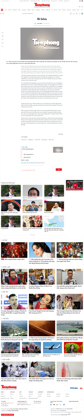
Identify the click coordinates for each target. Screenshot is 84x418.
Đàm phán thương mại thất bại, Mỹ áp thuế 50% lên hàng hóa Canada (70, 339)
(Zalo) (26, 403)
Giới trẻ (33, 9)
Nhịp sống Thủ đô (22, 398)
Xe (51, 9)
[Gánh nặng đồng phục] (58, 150)
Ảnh (20, 392)
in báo (76, 13)
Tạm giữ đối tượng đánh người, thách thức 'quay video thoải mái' (69, 287)
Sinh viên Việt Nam (46, 0)
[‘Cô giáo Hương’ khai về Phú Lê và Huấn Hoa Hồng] (42, 277)
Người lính (48, 9)
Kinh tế (9, 9)
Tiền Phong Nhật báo (35, 0)
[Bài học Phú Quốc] (54, 205)
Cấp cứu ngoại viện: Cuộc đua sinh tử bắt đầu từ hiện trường (13, 379)
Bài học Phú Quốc (48, 212)
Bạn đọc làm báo (8, 414)
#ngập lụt (30, 139)
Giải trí (59, 9)
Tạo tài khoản (32, 162)
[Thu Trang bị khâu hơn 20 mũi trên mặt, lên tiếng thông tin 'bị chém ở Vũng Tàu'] (70, 302)
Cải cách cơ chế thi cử (6, 197)
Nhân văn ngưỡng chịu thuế (30, 197)
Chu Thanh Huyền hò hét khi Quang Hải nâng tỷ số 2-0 (41, 312)
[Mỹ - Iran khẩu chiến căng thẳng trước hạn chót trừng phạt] (31, 347)
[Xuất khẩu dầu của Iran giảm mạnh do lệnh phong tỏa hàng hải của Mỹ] (14, 328)
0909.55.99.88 (22, 403)
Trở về (2, 46)
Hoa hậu (74, 9)
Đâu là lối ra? (27, 157)
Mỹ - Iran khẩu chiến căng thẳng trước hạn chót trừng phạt (30, 355)
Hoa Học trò (54, 0)
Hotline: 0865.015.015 (24, 0)
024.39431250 (5, 405)
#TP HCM (37, 139)
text (73, 13)
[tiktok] (57, 404)
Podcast (31, 392)
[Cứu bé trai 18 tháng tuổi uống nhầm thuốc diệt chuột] (70, 369)
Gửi (59, 169)
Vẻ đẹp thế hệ (4, 228)
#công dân (44, 139)
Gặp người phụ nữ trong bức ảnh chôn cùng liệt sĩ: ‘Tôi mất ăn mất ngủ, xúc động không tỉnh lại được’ (42, 261)
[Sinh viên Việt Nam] (74, 388)
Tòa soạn (60, 0)
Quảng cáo (66, 0)
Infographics (50, 392)
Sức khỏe (24, 9)
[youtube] (82, 1)
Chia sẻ (2, 36)
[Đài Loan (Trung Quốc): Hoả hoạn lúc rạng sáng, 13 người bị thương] (42, 328)
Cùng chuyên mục (8, 183)
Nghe (2, 32)
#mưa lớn (24, 139)
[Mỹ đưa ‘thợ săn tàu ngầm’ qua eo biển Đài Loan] (52, 347)
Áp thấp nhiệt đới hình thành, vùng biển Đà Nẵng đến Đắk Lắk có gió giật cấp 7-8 (54, 230)
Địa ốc (19, 9)
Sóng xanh (15, 9)
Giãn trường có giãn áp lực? (30, 212)
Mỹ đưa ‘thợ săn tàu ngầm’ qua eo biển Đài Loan (51, 355)
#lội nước (51, 139)
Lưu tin (2, 39)
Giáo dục (64, 9)
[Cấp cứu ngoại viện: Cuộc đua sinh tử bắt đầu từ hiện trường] (14, 369)
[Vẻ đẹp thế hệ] (11, 221)
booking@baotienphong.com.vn (25, 404)
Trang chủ (2, 10)
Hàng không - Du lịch (5, 398)
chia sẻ (71, 13)
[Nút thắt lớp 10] (54, 191)
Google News (82, 13)
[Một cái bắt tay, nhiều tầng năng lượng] (11, 205)
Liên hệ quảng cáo (21, 401)
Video (78, 9)
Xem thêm (82, 10)
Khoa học (69, 9)
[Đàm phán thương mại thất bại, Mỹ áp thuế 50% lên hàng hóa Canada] (70, 328)
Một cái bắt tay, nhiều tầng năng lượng (9, 213)
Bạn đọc (67, 396)
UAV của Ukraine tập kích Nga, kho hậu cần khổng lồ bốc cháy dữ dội (10, 355)
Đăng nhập (23, 162)
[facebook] (80, 1)
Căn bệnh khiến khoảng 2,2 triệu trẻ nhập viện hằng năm (41, 379)
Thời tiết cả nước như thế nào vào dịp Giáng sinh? (32, 229)
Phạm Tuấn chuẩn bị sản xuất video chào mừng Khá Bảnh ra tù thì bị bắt (13, 287)
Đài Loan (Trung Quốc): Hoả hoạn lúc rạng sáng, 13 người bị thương (41, 339)
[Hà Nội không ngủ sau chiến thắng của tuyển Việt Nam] (70, 250)
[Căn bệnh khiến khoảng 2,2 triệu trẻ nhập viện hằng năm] (42, 369)
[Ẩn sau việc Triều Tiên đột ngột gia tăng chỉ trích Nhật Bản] (73, 347)
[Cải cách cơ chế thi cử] (11, 191)
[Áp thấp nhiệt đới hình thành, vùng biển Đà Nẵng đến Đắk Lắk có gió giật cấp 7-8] (54, 221)
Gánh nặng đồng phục (28, 149)
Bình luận (2, 43)
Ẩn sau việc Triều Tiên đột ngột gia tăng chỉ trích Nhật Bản (73, 355)
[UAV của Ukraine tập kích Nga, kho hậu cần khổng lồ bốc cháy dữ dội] (10, 347)
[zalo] (61, 405)
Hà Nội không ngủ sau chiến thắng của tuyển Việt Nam (70, 260)
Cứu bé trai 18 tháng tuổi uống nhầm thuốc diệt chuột (69, 379)
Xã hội (6, 9)
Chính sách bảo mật (74, 401)
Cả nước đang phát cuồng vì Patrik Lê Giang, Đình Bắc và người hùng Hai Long (13, 313)
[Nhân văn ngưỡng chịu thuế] (32, 191)
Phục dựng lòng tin (28, 154)
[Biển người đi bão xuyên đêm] (14, 250)
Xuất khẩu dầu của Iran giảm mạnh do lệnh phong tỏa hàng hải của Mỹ (14, 339)
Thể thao (43, 9)
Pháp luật (38, 9)
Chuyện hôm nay (28, 13)
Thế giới (28, 9)
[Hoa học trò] (81, 388)
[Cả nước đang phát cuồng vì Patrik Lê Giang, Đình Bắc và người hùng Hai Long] (14, 302)
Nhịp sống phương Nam (33, 398)
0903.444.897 (38, 403)
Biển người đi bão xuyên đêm (14, 259)
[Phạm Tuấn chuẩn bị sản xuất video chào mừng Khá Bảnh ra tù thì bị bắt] (14, 277)
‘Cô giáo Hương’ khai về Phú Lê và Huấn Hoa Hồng (40, 287)
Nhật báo (12, 392)
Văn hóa (55, 9)
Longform (40, 392)
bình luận (79, 13)
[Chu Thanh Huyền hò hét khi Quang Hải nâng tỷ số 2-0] (42, 302)
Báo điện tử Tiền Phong (42, 5)
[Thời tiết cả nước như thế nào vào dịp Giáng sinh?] (32, 221)
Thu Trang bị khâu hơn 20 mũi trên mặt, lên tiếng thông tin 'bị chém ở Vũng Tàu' (69, 313)
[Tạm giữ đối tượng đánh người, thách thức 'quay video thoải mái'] (70, 277)
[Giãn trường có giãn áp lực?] (32, 205)
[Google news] (64, 405)
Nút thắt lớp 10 (48, 197)
